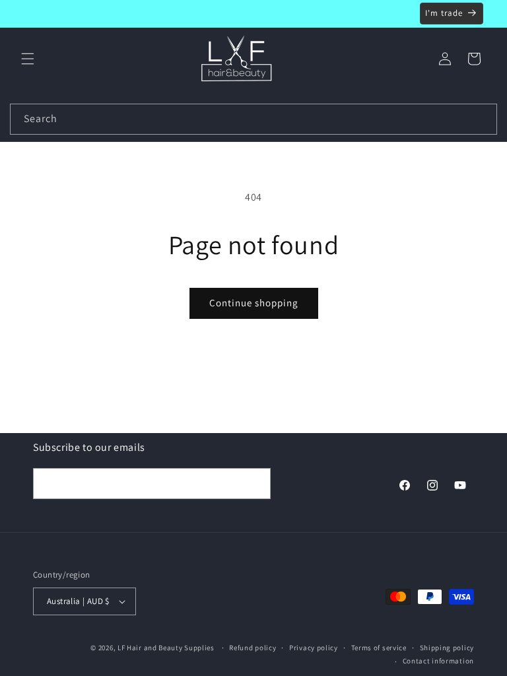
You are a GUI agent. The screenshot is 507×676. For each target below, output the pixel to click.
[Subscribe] (255, 483)
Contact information (438, 660)
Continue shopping (253, 302)
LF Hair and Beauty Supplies (166, 647)
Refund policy (252, 647)
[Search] (481, 118)
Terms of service (379, 647)
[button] (27, 58)
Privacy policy (313, 647)
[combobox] (253, 119)
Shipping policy (447, 647)
